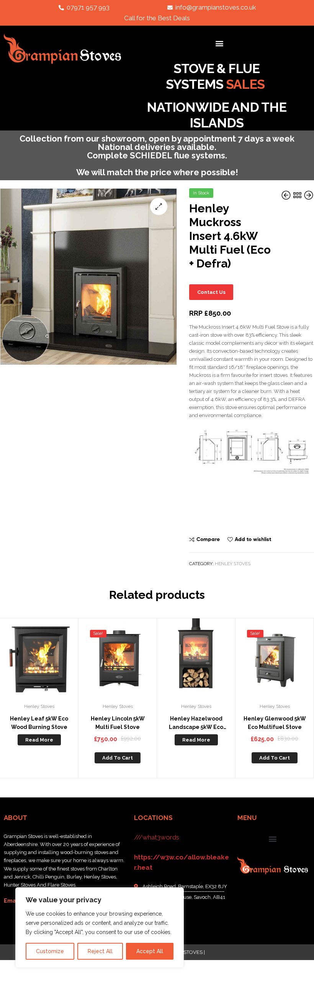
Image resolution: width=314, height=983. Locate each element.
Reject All (100, 951)
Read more (39, 740)
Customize (50, 951)
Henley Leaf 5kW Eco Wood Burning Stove (39, 723)
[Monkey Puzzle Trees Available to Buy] (308, 195)
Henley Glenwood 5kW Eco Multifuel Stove (275, 723)
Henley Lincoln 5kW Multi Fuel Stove (118, 723)
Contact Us (211, 292)
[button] (219, 43)
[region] (99, 927)
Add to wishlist (253, 539)
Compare (208, 539)
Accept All (149, 951)
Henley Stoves (232, 563)
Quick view (57, 661)
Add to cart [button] (117, 758)
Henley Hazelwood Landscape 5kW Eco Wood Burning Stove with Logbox (196, 724)
